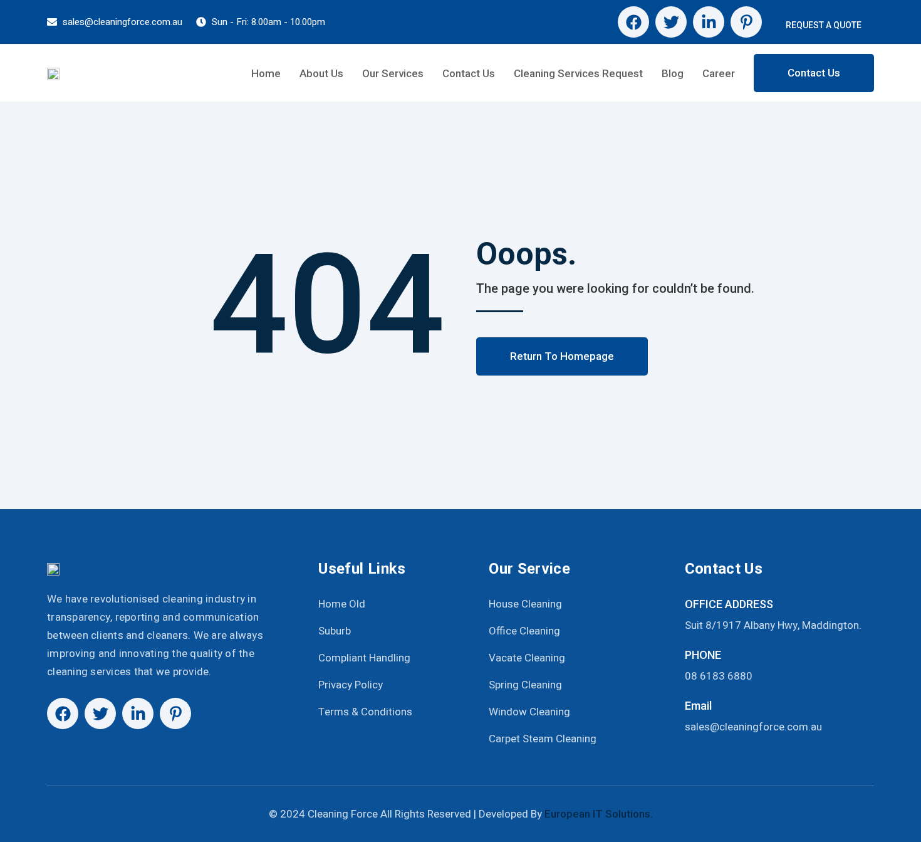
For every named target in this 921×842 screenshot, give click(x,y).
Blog (673, 73)
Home (266, 73)
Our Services (393, 73)
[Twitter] (671, 22)
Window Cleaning (529, 712)
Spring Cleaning (525, 685)
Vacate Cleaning (527, 658)
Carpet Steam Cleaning (542, 739)
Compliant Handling (364, 658)
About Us (321, 73)
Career (718, 73)
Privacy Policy (350, 685)
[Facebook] (633, 22)
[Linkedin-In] (708, 22)
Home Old (341, 604)
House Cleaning (525, 604)
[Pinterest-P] (746, 22)
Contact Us (468, 73)
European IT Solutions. (598, 814)
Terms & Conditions (365, 712)
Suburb (334, 631)
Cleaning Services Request (578, 73)
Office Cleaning (524, 631)
